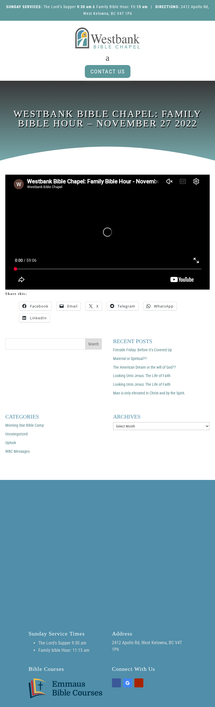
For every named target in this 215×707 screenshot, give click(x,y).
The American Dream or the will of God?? (144, 367)
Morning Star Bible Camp (24, 425)
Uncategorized (16, 434)
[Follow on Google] (127, 682)
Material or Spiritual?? (130, 358)
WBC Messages (17, 451)
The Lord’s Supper (59, 6)
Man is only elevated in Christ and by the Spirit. (149, 393)
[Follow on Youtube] (138, 682)
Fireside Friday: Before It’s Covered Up (142, 350)
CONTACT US (107, 71)
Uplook (10, 442)
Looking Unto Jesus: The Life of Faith (141, 375)
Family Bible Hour (112, 6)
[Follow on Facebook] (116, 682)
